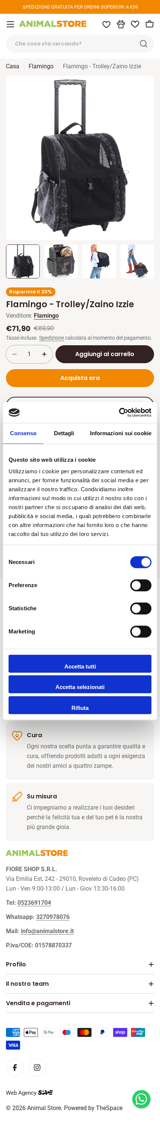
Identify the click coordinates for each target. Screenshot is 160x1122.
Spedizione (51, 338)
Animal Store (44, 1108)
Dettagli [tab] (64, 433)
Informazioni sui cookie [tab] (120, 433)
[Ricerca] (143, 43)
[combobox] (80, 44)
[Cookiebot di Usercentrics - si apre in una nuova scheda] (118, 412)
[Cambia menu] (10, 24)
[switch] (140, 585)
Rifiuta (80, 708)
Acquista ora (80, 378)
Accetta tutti (80, 666)
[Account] (121, 24)
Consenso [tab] (23, 433)
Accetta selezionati (80, 687)
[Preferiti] (106, 24)
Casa (12, 66)
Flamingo (41, 66)
